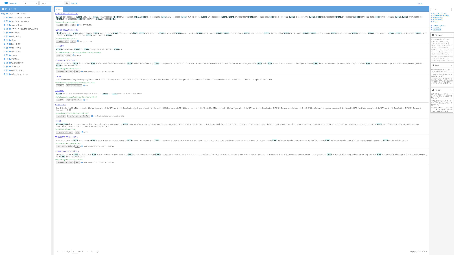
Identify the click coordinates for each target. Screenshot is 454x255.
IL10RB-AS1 (59, 90)
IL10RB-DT (59, 46)
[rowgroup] (26, 133)
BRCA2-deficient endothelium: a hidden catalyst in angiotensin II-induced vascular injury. (442, 52)
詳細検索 (74, 3)
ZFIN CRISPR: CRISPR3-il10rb (66, 60)
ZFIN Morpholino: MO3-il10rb (67, 151)
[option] (241, 20)
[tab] (59, 9)
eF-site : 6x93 (60, 105)
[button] (67, 3)
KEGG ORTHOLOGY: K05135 (66, 14)
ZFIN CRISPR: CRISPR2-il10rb (66, 137)
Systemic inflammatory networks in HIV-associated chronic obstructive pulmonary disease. (442, 58)
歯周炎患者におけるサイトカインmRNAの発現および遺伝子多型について (442, 96)
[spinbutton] (75, 251)
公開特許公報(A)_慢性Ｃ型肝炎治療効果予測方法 (441, 75)
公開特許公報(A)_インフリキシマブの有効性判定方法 (441, 70)
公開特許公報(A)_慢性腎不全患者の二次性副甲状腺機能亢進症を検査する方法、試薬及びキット (442, 82)
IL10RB (58, 121)
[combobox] (29, 3)
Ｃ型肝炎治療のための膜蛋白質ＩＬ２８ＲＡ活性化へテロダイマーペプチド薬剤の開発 (442, 109)
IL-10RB (58, 76)
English (420, 3)
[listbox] (241, 88)
